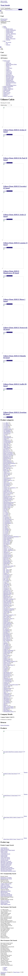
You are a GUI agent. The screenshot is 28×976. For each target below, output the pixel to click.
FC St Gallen (6, 530)
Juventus (5, 573)
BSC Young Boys (7, 468)
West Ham (8, 84)
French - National (7, 540)
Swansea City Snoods (5, 902)
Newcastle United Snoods (6, 863)
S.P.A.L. (5, 641)
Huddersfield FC (6, 563)
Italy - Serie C (6, 572)
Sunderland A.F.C (7, 678)
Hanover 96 (5, 558)
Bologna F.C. (6, 459)
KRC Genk (5, 579)
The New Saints (6, 685)
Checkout (8, 44)
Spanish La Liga (9, 36)
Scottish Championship (8, 650)
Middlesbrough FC (7, 594)
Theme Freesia (16, 972)
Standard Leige (6, 676)
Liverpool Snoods (4, 860)
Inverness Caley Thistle (8, 566)
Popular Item (6, 619)
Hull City (5, 564)
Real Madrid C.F (7, 633)
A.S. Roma (5, 426)
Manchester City (9, 75)
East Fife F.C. (6, 501)
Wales (4, 704)
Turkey (4, 692)
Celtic (4, 476)
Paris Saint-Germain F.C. (8, 614)
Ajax (4, 435)
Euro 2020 (5, 509)
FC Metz (5, 526)
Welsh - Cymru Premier (8, 706)
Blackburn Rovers (7, 458)
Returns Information (5, 725)
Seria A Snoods (6, 655)
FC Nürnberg (6, 529)
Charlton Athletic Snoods (6, 883)
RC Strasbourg (6, 629)
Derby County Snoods (5, 886)
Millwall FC (5, 595)
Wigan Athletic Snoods (5, 904)
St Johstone (5, 668)
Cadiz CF (5, 471)
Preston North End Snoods (6, 895)
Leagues (5, 27)
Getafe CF (5, 551)
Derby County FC (7, 493)
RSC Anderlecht (6, 640)
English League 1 (10, 31)
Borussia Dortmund (7, 462)
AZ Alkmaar (6, 448)
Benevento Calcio (7, 455)
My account (8, 42)
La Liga (5, 581)
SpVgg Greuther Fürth (8, 665)
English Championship (11, 30)
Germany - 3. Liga (7, 548)
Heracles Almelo (6, 561)
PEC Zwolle (6, 617)
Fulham (5, 545)
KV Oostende (6, 580)
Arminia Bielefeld (7, 437)
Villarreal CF (6, 703)
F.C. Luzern (5, 513)
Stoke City (5, 677)
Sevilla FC (5, 657)
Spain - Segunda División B (9, 661)
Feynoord (5, 534)
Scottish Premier (9, 32)
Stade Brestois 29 (7, 672)
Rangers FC (5, 627)
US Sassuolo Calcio (7, 695)
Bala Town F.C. (6, 449)
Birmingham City (7, 457)
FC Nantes (5, 528)
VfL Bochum (6, 700)
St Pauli (5, 671)
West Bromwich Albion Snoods (7, 868)
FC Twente (5, 531)
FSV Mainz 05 (6, 544)
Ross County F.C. (7, 638)
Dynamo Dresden (7, 500)
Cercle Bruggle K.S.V (8, 477)
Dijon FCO (5, 495)
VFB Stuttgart (6, 699)
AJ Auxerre (5, 433)
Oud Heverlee (6, 611)
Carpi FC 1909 (6, 474)
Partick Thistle (6, 616)
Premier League (9, 28)
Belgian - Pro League (7, 453)
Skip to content (4, 1)
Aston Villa (8, 63)
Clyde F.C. (5, 486)
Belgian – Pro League (10, 38)
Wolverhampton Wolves (11, 85)
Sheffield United (9, 79)
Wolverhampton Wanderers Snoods (8, 871)
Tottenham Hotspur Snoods (6, 867)
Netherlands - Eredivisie (8, 599)
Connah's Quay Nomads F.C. (9, 487)
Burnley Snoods (4, 851)
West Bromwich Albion (11, 82)
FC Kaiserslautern (7, 523)
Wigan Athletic (6, 710)
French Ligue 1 (9, 37)
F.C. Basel (5, 512)
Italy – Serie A (9, 35)
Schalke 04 (5, 649)
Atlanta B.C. (6, 446)
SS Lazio (5, 666)
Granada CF (6, 553)
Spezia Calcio (6, 663)
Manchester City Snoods (6, 861)
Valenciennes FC (7, 698)
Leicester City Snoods (5, 858)
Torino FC (5, 687)
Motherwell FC (6, 597)
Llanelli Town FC (7, 590)
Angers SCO (6, 436)
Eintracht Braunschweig (8, 502)
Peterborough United (7, 618)
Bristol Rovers (6, 466)
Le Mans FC (6, 583)
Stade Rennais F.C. (7, 674)
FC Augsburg (6, 517)
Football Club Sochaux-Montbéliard (11, 536)
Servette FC (5, 656)
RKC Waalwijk (6, 636)
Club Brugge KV (7, 484)
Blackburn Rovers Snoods (6, 878)
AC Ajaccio (5, 427)
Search (20, 9)
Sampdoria (5, 643)
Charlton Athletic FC (7, 480)
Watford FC (5, 705)
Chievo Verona (6, 482)
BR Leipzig (5, 464)
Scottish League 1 (7, 651)
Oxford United (6, 612)
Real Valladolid (6, 635)
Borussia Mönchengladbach (9, 463)
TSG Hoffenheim (7, 690)
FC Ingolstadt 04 (6, 522)
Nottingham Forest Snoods (6, 894)
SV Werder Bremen (7, 681)
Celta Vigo (5, 475)
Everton (7, 69)
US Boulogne (6, 694)
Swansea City (6, 682)
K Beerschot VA (6, 574)
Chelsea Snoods (4, 852)
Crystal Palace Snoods (5, 853)
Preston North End (7, 623)
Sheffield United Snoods (6, 864)
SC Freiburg (6, 645)
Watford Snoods (4, 903)
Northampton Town (7, 602)
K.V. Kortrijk (6, 577)
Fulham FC (8, 70)
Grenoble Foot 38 (7, 556)
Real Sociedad (6, 634)
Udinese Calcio (6, 693)
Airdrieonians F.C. (7, 432)
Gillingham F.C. (6, 552)
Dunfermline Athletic (7, 498)
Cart (7, 43)
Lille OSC (5, 586)
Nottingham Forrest (7, 605)
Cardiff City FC (6, 473)
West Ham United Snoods (6, 869)
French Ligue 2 (6, 542)
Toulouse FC (6, 689)
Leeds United (9, 73)
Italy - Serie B (6, 570)
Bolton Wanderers (7, 460)
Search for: (3, 9)
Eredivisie (8, 39)
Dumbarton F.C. (6, 497)
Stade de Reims (6, 673)
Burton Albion (6, 470)
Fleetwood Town (7, 535)
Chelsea (7, 66)
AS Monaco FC (6, 440)
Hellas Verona (6, 559)
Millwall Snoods (4, 892)
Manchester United (10, 76)
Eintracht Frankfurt (7, 503)
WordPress (3, 973)
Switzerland (5, 683)
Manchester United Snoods (6, 862)
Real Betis (5, 632)
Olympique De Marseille (8, 608)
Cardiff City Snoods (5, 884)
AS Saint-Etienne (7, 442)
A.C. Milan (5, 422)
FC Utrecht (5, 533)
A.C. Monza (6, 424)
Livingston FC (6, 589)
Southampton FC (9, 80)
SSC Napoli (5, 667)
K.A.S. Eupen (6, 575)
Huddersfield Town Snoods (6, 887)
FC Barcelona (6, 518)
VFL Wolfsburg (6, 701)
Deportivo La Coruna (8, 492)
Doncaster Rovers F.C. (8, 496)
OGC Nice (5, 607)
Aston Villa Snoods (5, 849)
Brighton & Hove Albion (11, 64)
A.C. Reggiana (6, 425)
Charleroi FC (6, 479)
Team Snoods (5, 5)
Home (4, 26)
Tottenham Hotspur (10, 81)
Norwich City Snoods (5, 893)
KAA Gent (5, 578)
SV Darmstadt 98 (7, 679)
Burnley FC (8, 65)
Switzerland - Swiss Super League (10, 684)
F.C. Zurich (5, 514)
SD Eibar (5, 654)
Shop (4, 41)
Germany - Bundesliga (8, 550)
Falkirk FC (5, 515)
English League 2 (7, 507)
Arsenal (7, 62)
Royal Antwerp (6, 639)
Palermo (5, 613)
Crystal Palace (9, 68)
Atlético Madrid (6, 447)
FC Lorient (5, 525)
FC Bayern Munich (7, 519)
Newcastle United (10, 77)
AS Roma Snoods (7, 441)
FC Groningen (6, 520)
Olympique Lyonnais (7, 610)
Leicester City (9, 71)
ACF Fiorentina (6, 430)
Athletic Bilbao (6, 444)
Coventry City (6, 488)
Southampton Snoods (5, 866)
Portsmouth (5, 621)
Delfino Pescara (6, 491)
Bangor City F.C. (7, 451)
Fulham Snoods (4, 856)
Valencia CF (6, 696)
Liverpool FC (9, 74)
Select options (10, 134)
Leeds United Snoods (5, 857)
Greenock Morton (7, 555)
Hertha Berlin (6, 562)
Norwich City (6, 603)
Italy (4, 568)
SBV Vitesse (6, 644)
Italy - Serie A (6, 569)
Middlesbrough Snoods (6, 891)
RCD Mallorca (6, 630)
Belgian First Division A (8, 454)
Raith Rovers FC (7, 625)
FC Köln (5, 524)
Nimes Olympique (7, 601)
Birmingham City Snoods (6, 877)
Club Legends (6, 485)
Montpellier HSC (7, 596)
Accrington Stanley (7, 429)
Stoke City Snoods (5, 900)
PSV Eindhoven (6, 624)
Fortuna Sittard (6, 539)
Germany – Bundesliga (11, 33)
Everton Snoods (4, 855)
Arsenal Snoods (4, 847)
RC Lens (5, 628)
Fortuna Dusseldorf (7, 537)
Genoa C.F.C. (6, 547)
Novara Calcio (6, 606)
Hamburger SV (6, 557)
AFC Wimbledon (7, 431)
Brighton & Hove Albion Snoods (8, 850)
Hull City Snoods (4, 888)
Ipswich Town (6, 567)
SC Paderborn (6, 647)
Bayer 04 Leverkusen (8, 452)
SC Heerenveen (6, 646)
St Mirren (5, 670)
